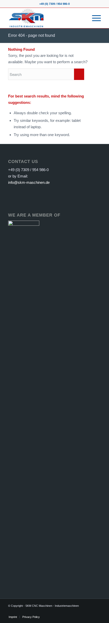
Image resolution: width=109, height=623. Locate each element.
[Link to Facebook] (19, 611)
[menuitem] (82, 18)
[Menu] (94, 18)
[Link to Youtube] (27, 611)
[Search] (82, 18)
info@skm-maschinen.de (29, 182)
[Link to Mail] (35, 611)
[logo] (45, 18)
